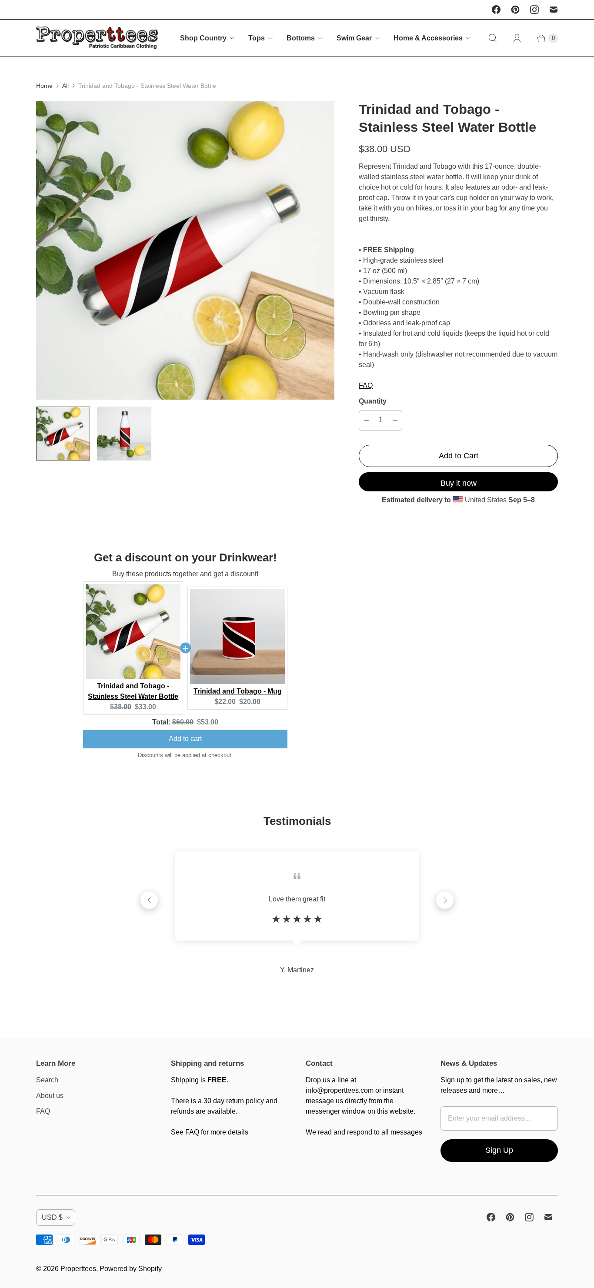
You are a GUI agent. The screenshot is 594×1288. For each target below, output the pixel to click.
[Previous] (149, 900)
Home (44, 85)
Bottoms (301, 38)
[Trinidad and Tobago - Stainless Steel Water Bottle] (185, 250)
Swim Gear (354, 38)
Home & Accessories (428, 38)
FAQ (366, 385)
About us (49, 1095)
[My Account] (517, 38)
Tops (256, 38)
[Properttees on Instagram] (534, 9)
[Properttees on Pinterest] (515, 9)
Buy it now (458, 483)
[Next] (445, 900)
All (65, 85)
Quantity (373, 401)
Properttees (78, 1268)
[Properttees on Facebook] (496, 9)
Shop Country (203, 38)
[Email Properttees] (553, 9)
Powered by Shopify (131, 1268)
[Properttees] (97, 38)
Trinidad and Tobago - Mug (238, 691)
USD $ (52, 1217)
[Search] (493, 38)
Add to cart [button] (185, 738)
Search (47, 1080)
